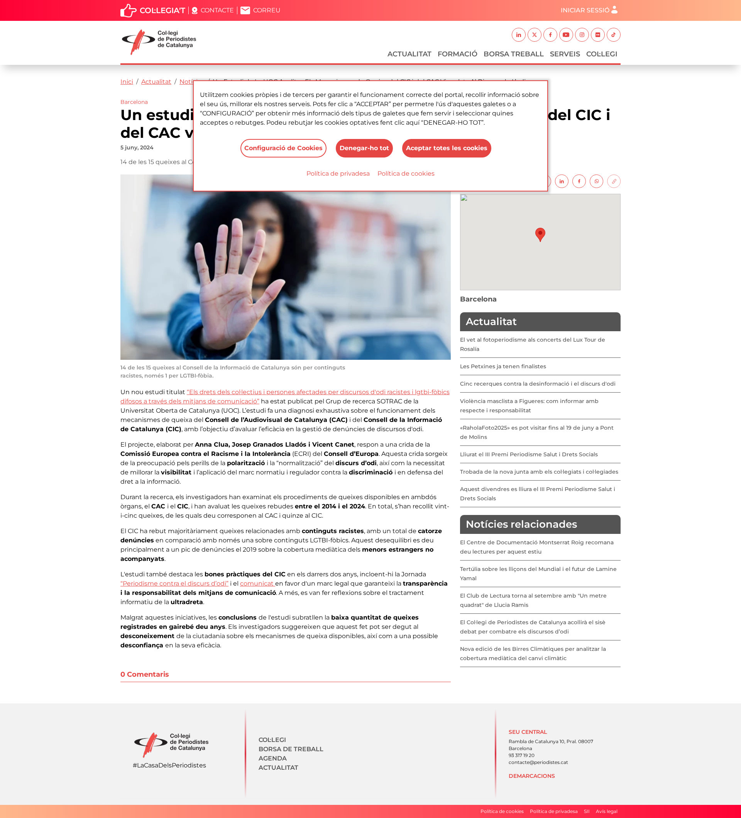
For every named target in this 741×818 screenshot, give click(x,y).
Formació (457, 54)
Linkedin (519, 35)
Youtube (566, 35)
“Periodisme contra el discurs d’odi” (174, 583)
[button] (540, 235)
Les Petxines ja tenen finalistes (503, 366)
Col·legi (602, 54)
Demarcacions (532, 775)
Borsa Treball (514, 54)
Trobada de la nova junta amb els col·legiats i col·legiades (539, 471)
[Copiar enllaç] (614, 181)
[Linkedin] (561, 181)
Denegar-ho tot (364, 148)
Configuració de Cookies (283, 148)
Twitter (534, 35)
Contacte (217, 10)
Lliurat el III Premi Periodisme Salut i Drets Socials (529, 454)
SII (587, 811)
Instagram (582, 35)
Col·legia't (162, 10)
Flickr (598, 35)
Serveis (565, 54)
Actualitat (409, 54)
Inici (126, 81)
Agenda (273, 758)
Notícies (192, 81)
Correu (267, 10)
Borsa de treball (291, 749)
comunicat (257, 583)
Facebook (550, 35)
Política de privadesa (338, 173)
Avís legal (607, 811)
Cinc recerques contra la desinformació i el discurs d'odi (538, 383)
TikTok (614, 35)
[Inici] (162, 42)
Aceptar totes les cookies (446, 148)
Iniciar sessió (585, 10)
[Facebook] (579, 181)
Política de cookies (406, 173)
